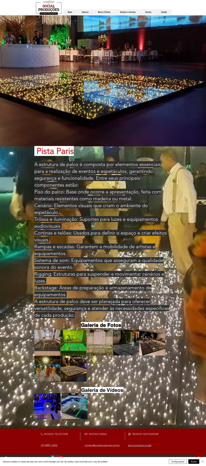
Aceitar (194, 461)
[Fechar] (202, 461)
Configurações (177, 461)
